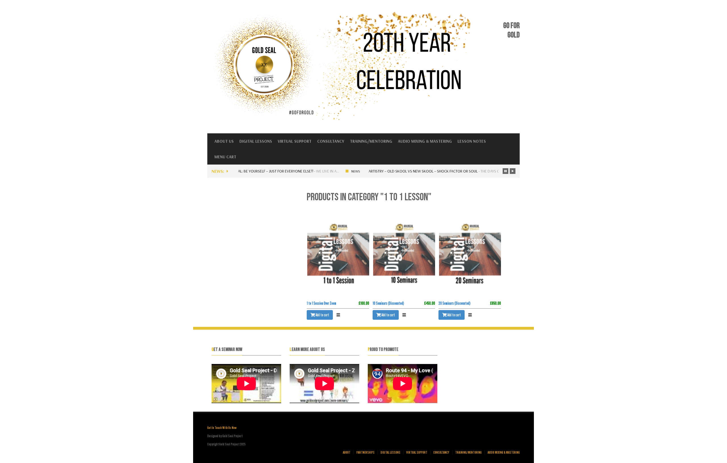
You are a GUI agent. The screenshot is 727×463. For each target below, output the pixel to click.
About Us (224, 141)
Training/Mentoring (371, 141)
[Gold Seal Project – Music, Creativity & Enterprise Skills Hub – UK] (344, 119)
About (346, 452)
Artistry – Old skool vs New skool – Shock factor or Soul (420, 171)
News (353, 171)
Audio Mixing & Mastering (425, 141)
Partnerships (365, 452)
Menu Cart (225, 156)
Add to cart (322, 314)
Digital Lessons (255, 141)
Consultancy (330, 141)
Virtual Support (295, 141)
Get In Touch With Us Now (222, 427)
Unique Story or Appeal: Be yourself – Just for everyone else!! (254, 171)
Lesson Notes (471, 141)
